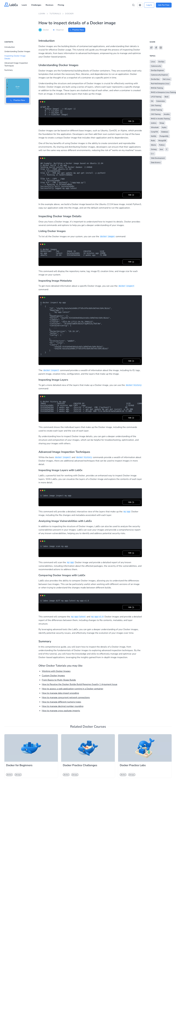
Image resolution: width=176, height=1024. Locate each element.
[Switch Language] (140, 5)
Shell (166, 97)
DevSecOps (155, 79)
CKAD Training (156, 110)
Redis (153, 140)
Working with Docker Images (56, 671)
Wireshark (155, 127)
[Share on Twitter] (151, 47)
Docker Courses (94, 726)
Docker (69, 13)
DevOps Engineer (157, 70)
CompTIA (154, 132)
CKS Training (155, 114)
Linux (153, 62)
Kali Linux (166, 79)
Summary (8, 70)
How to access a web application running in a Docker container (72, 688)
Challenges (36, 5)
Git (152, 101)
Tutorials (55, 13)
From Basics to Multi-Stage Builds (59, 679)
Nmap (162, 123)
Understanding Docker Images (17, 51)
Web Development (158, 158)
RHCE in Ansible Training (160, 119)
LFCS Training (156, 97)
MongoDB (162, 140)
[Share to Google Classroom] (161, 47)
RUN (130, 121)
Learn (24, 5)
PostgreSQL (164, 136)
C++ (152, 154)
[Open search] (133, 5)
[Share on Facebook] (156, 47)
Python (162, 145)
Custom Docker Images (53, 675)
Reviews (49, 5)
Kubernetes (160, 101)
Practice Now (78, 29)
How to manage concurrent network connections (66, 697)
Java (161, 149)
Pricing (61, 5)
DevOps (161, 62)
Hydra (164, 127)
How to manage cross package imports (61, 710)
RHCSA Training (157, 88)
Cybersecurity (156, 66)
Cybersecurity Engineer (159, 75)
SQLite (153, 145)
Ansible (167, 114)
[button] (140, 5)
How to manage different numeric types (61, 701)
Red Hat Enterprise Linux (160, 83)
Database (164, 132)
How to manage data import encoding (60, 693)
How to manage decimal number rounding (62, 706)
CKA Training (156, 105)
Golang (153, 149)
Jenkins (153, 123)
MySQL (153, 136)
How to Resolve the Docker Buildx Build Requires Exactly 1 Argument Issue (79, 684)
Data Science (155, 162)
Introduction (9, 47)
